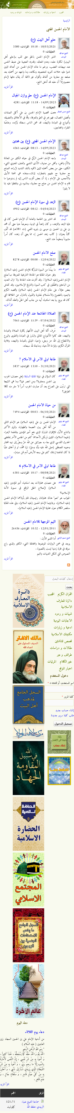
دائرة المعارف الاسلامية (64, 604)
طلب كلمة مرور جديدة (62, 715)
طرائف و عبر (64, 655)
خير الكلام (66, 662)
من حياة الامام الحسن (42, 405)
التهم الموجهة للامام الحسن (40, 522)
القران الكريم (65, 594)
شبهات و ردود (16, 12)
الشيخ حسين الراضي (63, 538)
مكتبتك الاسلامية (61, 634)
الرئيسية (66, 20)
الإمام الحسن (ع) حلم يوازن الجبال (34, 95)
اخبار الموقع (65, 668)
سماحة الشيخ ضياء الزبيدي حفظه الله (33, 1104)
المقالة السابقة (30, 376)
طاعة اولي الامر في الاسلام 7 (37, 359)
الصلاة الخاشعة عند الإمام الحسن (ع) (32, 313)
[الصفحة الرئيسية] (37, 7)
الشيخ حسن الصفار (63, 111)
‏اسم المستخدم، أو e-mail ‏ (61, 683)
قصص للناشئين (63, 641)
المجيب (61, 12)
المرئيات (51, 662)
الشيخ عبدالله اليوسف (63, 55)
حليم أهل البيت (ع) (43, 40)
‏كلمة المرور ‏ (68, 696)
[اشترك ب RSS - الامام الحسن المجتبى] (68, 565)
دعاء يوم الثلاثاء (34, 1032)
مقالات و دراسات (32, 12)
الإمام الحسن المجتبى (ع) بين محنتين (34, 141)
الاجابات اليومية (63, 621)
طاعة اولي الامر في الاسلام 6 (37, 466)
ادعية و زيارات (49, 12)
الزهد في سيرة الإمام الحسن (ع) (35, 202)
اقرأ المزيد (8, 87)
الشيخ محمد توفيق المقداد (63, 270)
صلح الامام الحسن (44, 253)
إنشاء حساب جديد (65, 710)
